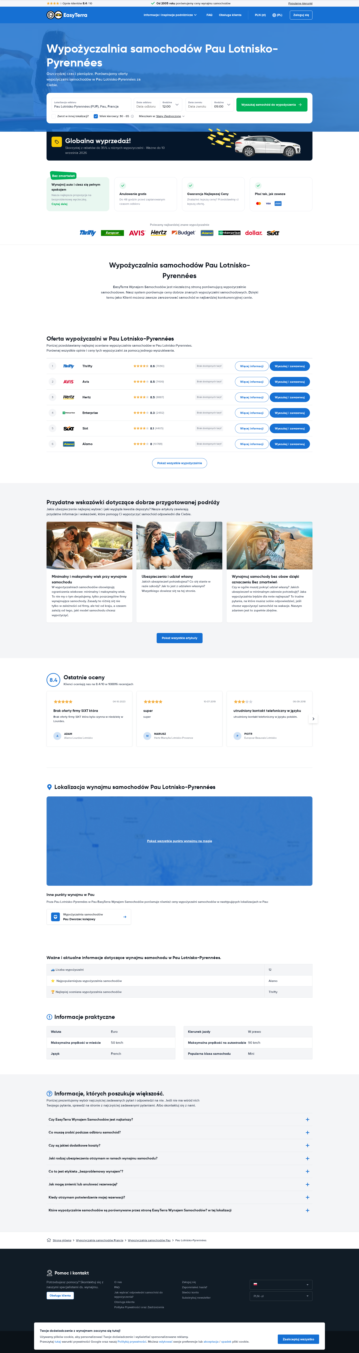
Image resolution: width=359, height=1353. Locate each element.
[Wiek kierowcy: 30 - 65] (96, 116)
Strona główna (62, 1240)
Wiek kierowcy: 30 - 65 (114, 116)
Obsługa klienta (230, 15)
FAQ (209, 15)
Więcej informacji (252, 366)
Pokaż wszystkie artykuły (179, 638)
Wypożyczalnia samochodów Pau (149, 1240)
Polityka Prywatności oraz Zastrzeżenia (139, 1307)
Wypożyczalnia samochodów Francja (99, 1240)
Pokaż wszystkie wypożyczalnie (179, 463)
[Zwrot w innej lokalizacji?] (54, 116)
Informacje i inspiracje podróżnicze (168, 15)
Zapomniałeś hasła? (194, 1287)
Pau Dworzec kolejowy (83, 917)
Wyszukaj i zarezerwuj (290, 366)
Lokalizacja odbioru (65, 102)
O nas (118, 1282)
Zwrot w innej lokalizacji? (72, 116)
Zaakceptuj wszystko (298, 1339)
